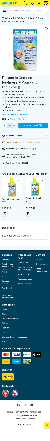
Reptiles (5, 328)
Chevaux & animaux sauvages (14, 337)
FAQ (3, 276)
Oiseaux (5, 332)
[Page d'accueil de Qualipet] (9, 3)
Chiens (5, 309)
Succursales (23, 263)
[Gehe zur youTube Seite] (31, 405)
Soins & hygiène (34, 18)
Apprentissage (42, 264)
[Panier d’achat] (26, 3)
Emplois (39, 260)
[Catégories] (4, 11)
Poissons (18, 18)
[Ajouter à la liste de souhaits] (46, 28)
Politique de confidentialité (17, 412)
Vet (3, 342)
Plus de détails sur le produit (15, 114)
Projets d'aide (23, 274)
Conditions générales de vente (24, 415)
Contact (5, 260)
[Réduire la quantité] (4, 125)
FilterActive (10, 199)
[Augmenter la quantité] (14, 125)
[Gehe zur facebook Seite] (18, 405)
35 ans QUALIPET (25, 284)
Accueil (6, 18)
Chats (4, 314)
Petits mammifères (10, 319)
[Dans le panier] (4, 213)
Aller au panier (31, 125)
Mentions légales (36, 412)
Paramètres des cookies (25, 419)
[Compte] (39, 3)
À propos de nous (25, 279)
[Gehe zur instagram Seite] (25, 405)
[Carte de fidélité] (46, 3)
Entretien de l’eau (14, 21)
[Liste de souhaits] (33, 3)
